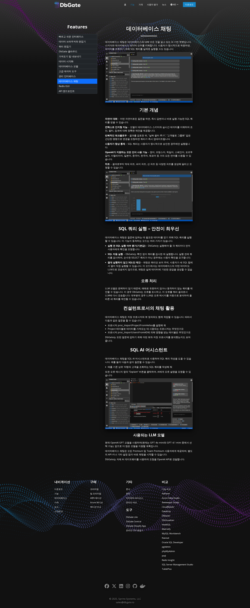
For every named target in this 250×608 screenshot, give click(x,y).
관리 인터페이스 (67, 76)
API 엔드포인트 (67, 91)
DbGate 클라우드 (68, 51)
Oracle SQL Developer (172, 542)
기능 (132, 4)
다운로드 (189, 4)
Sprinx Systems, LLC (129, 598)
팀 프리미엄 (95, 493)
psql (164, 555)
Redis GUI (64, 86)
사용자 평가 (152, 4)
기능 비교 (166, 489)
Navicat (165, 538)
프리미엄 (94, 489)
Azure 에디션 (96, 502)
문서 (128, 489)
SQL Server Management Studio (177, 564)
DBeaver (166, 515)
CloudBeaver (168, 506)
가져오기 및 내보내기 (70, 56)
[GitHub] (135, 586)
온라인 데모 (131, 502)
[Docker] (142, 586)
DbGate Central (133, 521)
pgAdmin (166, 546)
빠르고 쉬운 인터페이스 (71, 36)
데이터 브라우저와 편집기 (72, 41)
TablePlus (167, 569)
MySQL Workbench (171, 533)
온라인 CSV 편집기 (134, 530)
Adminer (166, 493)
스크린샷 (58, 511)
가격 (141, 4)
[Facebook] (107, 586)
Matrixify (166, 529)
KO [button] (174, 4)
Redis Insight (168, 560)
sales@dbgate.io (125, 602)
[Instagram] (128, 586)
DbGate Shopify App (136, 525)
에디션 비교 (95, 506)
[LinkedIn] (121, 586)
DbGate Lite (132, 517)
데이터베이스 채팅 (68, 81)
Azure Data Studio (171, 498)
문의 (128, 493)
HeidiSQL (166, 524)
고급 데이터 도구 (67, 71)
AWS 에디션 (95, 498)
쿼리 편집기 (65, 46)
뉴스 (164, 4)
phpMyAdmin (168, 551)
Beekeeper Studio (170, 502)
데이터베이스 (60, 498)
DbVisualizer (168, 520)
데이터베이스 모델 (68, 66)
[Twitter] (114, 586)
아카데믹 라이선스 (134, 498)
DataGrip (166, 511)
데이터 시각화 (66, 61)
